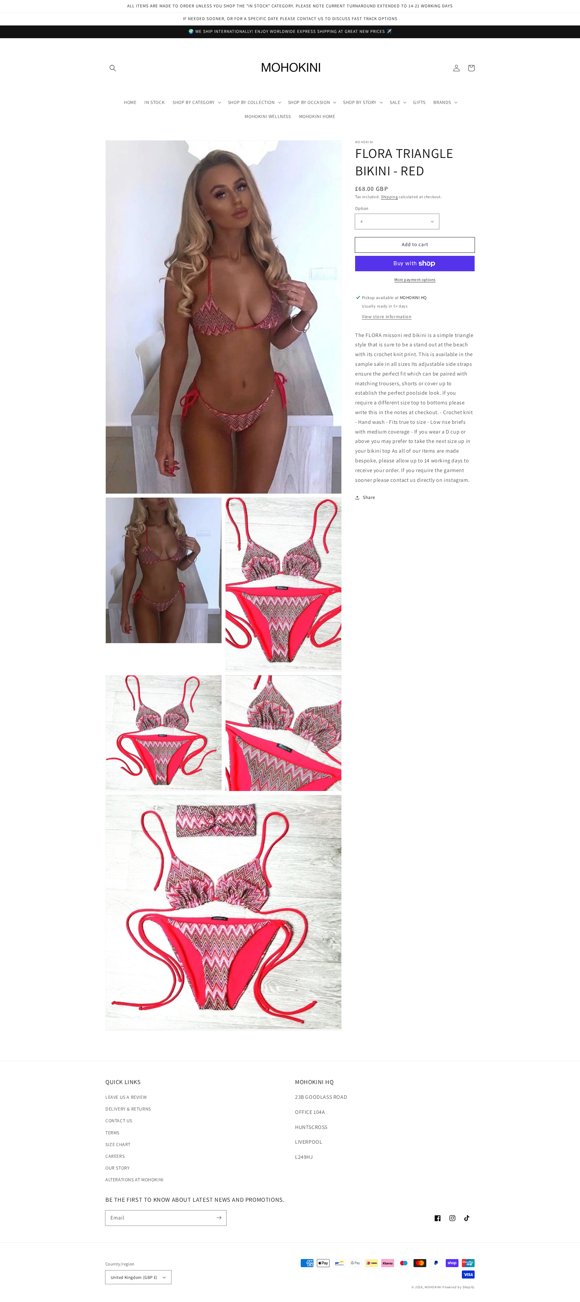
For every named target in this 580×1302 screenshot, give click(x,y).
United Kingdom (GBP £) (134, 1277)
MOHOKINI (433, 1287)
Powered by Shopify (458, 1287)
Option (361, 208)
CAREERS (115, 1156)
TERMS (112, 1133)
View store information (387, 317)
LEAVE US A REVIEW (126, 1097)
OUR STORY (117, 1168)
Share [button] (369, 498)
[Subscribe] (218, 1217)
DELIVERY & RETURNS (128, 1109)
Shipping (389, 196)
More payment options (415, 279)
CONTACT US (118, 1121)
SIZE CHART (118, 1144)
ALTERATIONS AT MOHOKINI (134, 1180)
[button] (112, 68)
